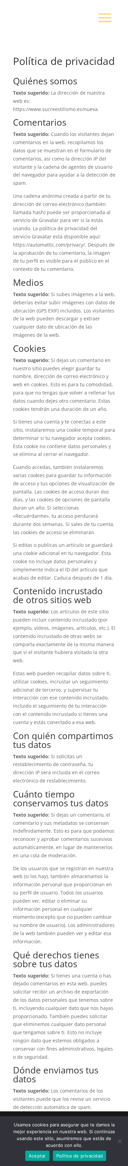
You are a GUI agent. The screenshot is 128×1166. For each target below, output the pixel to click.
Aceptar (37, 1155)
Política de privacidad (79, 1155)
